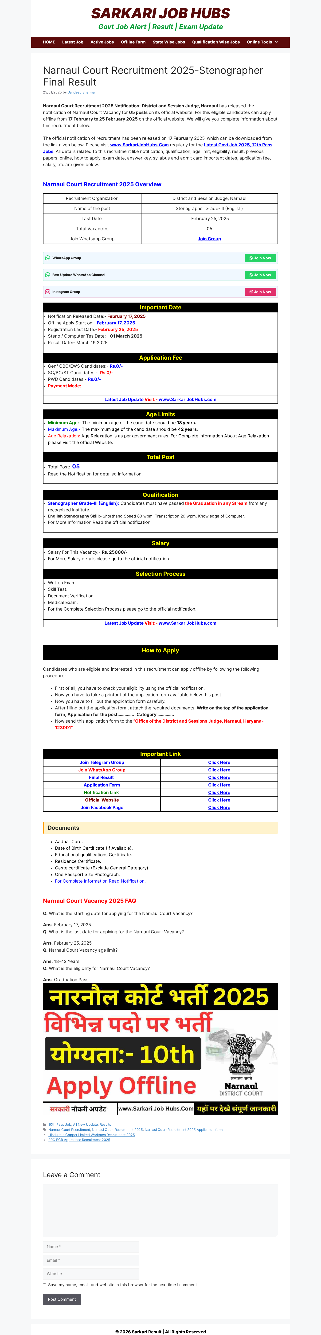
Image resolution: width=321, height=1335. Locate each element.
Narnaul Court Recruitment (69, 1130)
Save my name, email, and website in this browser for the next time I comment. (123, 1284)
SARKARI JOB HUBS (160, 13)
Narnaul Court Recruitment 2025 (117, 1130)
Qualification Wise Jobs (216, 42)
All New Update (85, 1124)
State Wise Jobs (169, 42)
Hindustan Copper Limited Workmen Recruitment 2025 (91, 1135)
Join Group (209, 238)
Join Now (262, 258)
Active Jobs (102, 42)
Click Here (219, 762)
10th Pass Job (59, 1124)
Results (105, 1124)
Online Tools (259, 42)
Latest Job (72, 42)
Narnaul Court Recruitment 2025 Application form (184, 1130)
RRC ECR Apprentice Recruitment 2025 (79, 1140)
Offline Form (133, 42)
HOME (49, 42)
